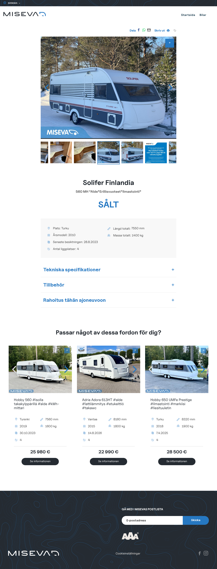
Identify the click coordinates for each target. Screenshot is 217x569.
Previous (47, 88)
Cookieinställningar (128, 553)
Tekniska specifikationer (72, 269)
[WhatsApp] (144, 30)
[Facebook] (139, 30)
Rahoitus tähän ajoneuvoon (74, 300)
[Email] (149, 30)
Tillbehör (53, 285)
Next (170, 88)
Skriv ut (159, 30)
